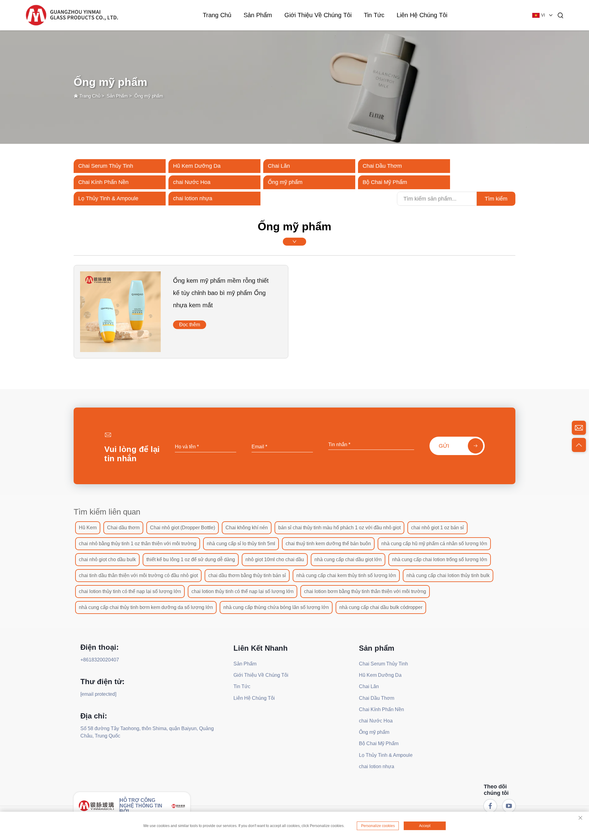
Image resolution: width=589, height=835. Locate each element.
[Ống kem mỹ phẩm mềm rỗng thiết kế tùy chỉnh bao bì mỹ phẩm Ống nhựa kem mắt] (120, 346)
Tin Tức (374, 15)
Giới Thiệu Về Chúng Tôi (318, 15)
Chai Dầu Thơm (382, 166)
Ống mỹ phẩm (148, 95)
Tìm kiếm (496, 199)
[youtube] (508, 805)
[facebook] (490, 805)
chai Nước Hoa (191, 182)
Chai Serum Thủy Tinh (105, 166)
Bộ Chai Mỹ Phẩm (385, 182)
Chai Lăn (279, 166)
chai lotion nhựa (192, 198)
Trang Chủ (217, 15)
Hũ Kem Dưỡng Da (197, 166)
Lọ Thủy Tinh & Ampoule (108, 198)
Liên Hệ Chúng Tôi (422, 15)
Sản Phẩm (258, 15)
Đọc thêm (189, 324)
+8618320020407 (99, 659)
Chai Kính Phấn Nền (103, 182)
